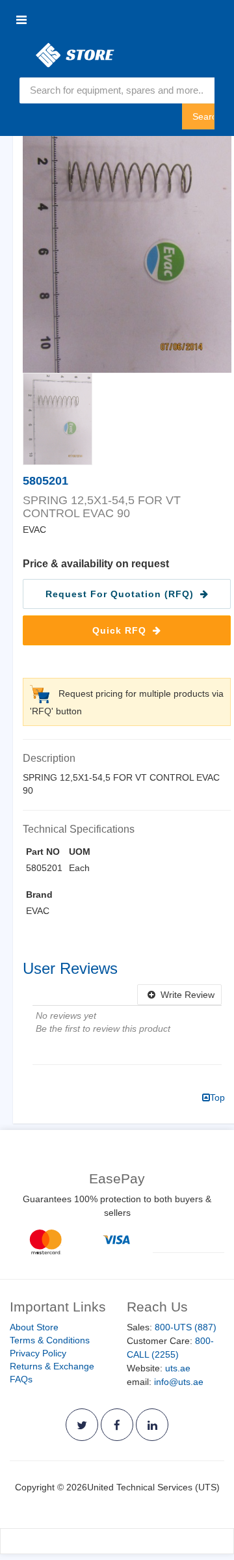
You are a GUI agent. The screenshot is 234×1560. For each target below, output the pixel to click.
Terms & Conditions (50, 1340)
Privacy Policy (38, 1353)
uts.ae (177, 1368)
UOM (79, 851)
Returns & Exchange (52, 1366)
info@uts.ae (178, 1382)
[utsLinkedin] (152, 1424)
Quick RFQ (121, 630)
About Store (34, 1327)
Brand (39, 894)
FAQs (21, 1379)
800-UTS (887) (185, 1327)
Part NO (43, 851)
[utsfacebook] (117, 1424)
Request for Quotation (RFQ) (121, 594)
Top (217, 1097)
